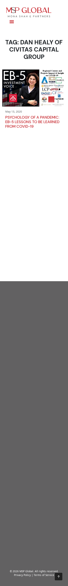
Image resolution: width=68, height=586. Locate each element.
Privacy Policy (22, 575)
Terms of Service (44, 575)
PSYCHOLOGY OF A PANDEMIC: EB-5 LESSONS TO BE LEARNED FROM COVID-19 (32, 122)
